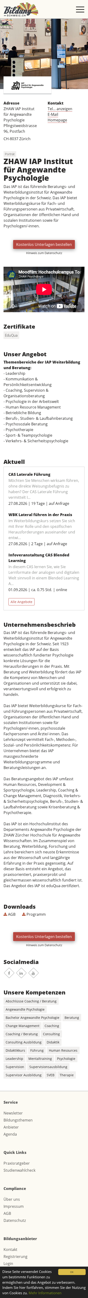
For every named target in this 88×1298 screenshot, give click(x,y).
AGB (11, 914)
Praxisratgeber (17, 1163)
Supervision (15, 1067)
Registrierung (15, 1256)
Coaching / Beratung (22, 1034)
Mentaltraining (40, 1058)
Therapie (67, 1075)
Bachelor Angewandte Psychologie (32, 1017)
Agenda (10, 1134)
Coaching (52, 1026)
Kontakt (10, 1249)
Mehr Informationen (45, 1292)
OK (71, 1272)
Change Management (22, 1026)
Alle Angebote (21, 602)
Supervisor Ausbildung (24, 1075)
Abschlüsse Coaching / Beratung (31, 1001)
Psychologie (66, 1058)
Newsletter (13, 1113)
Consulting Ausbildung (24, 1042)
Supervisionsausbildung (48, 1067)
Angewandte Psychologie (25, 1009)
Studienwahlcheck (19, 1170)
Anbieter (11, 1127)
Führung (37, 1050)
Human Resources (63, 1050)
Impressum (14, 1206)
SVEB (50, 1075)
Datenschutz (15, 1220)
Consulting (51, 1034)
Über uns (12, 1199)
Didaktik (53, 1042)
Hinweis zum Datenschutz (44, 253)
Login (8, 1263)
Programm (36, 914)
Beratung (72, 1017)
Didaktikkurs (15, 1050)
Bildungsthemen (18, 1120)
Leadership (14, 1058)
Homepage (57, 120)
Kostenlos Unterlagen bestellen (44, 244)
